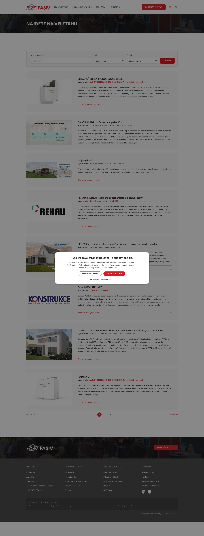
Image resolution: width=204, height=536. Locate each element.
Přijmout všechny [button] (114, 274)
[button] (102, 279)
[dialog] (102, 268)
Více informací (120, 268)
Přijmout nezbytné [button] (90, 274)
